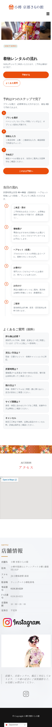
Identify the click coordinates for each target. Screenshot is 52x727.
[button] (48, 14)
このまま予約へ (26, 171)
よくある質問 (12, 83)
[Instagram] (26, 694)
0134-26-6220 (17, 588)
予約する (26, 75)
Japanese (13, 725)
